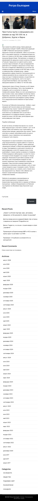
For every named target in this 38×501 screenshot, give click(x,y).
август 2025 (7, 309)
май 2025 (6, 321)
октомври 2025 (8, 301)
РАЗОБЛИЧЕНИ (8, 485)
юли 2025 (6, 313)
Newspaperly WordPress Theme (23, 497)
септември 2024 (8, 353)
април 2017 (6, 463)
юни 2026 (6, 268)
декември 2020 (8, 451)
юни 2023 (6, 414)
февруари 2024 (8, 382)
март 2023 (6, 426)
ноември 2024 (7, 345)
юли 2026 (6, 264)
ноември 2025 (7, 297)
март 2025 (6, 329)
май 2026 (6, 272)
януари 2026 (7, 288)
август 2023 (7, 406)
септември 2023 (8, 402)
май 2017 (6, 459)
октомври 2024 (8, 349)
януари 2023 (7, 434)
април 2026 (7, 276)
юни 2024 (6, 365)
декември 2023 (8, 390)
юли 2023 (6, 410)
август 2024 (7, 357)
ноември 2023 (7, 394)
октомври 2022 (8, 438)
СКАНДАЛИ (7, 489)
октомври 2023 (8, 398)
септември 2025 (8, 305)
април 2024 (7, 374)
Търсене (5, 197)
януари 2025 (7, 337)
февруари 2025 (8, 333)
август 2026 (7, 260)
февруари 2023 (8, 430)
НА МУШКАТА (7, 473)
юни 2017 (6, 455)
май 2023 (6, 418)
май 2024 (6, 370)
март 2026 (6, 280)
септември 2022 (8, 442)
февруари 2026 (8, 284)
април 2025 (7, 325)
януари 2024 (7, 386)
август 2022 (7, 447)
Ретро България (19, 5)
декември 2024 (8, 341)
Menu (34, 11)
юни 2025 (6, 317)
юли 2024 (6, 361)
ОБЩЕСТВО (7, 477)
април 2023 (7, 422)
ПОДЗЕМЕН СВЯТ (9, 481)
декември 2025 (8, 292)
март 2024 (6, 378)
